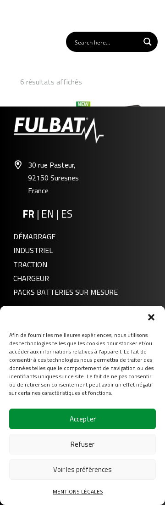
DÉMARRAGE (34, 236)
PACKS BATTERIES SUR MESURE (65, 291)
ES (66, 214)
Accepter (83, 419)
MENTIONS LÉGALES (78, 491)
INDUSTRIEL (33, 250)
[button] (151, 317)
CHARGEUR (31, 278)
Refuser (82, 444)
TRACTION (30, 264)
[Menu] (153, 15)
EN (48, 214)
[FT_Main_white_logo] (32, 15)
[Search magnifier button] (147, 41)
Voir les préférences (82, 469)
